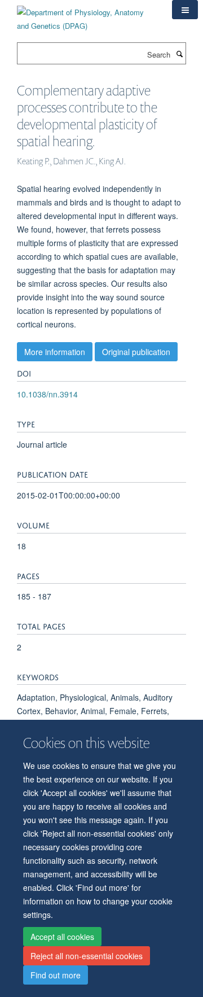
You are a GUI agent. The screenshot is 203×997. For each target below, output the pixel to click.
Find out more (55, 975)
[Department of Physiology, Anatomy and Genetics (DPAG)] (86, 15)
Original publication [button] (136, 351)
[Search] (179, 53)
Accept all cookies (62, 936)
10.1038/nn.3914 (47, 394)
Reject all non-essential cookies (86, 955)
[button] (185, 9)
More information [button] (54, 351)
